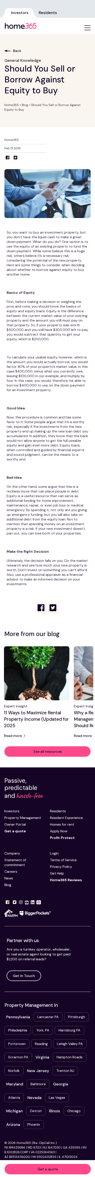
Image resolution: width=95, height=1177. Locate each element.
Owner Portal (15, 824)
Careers (10, 871)
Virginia (42, 1057)
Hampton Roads (70, 1057)
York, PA (42, 1030)
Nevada (34, 1097)
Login (54, 853)
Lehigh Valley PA (70, 1043)
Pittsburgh (76, 1017)
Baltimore (38, 1084)
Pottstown (17, 1043)
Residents (48, 12)
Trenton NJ (65, 1070)
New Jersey (38, 1070)
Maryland (14, 1084)
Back (17, 50)
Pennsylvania (18, 1017)
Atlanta (14, 1097)
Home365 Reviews (66, 880)
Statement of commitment (15, 862)
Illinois (54, 1111)
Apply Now (58, 831)
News (8, 878)
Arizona (13, 1124)
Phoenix (33, 1124)
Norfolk (14, 1070)
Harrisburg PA (69, 1030)
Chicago (74, 1111)
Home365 (11, 105)
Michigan (14, 1111)
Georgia (60, 1084)
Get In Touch (24, 975)
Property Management (22, 817)
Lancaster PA (48, 1017)
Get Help (57, 873)
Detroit (36, 1111)
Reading (41, 1043)
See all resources (47, 751)
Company (12, 853)
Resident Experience (66, 817)
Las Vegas (57, 1097)
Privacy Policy (61, 866)
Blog (25, 105)
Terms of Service (63, 860)
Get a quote (48, 1169)
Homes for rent (62, 824)
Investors (19, 12)
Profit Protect (62, 837)
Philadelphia (17, 1030)
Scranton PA (18, 1057)
